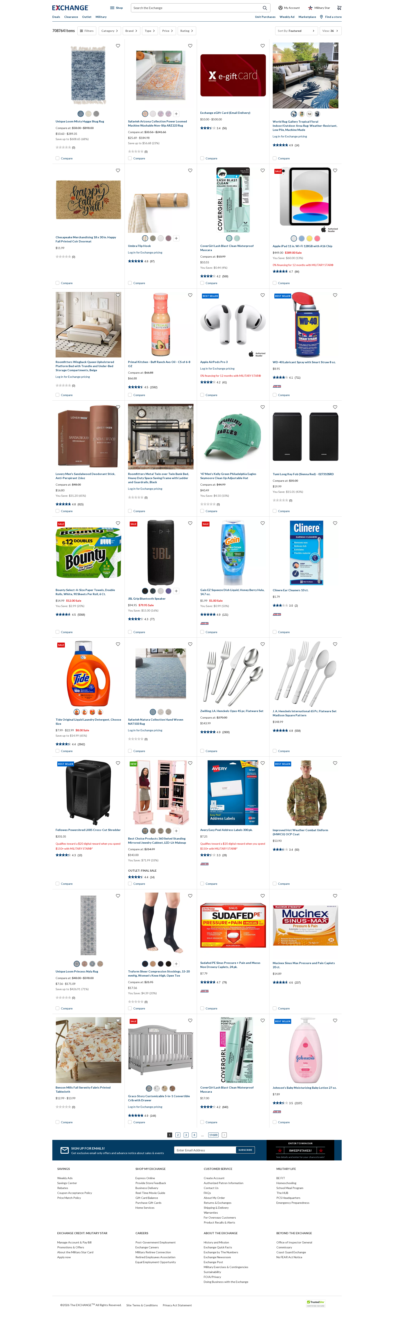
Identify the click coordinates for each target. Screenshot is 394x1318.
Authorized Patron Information (223, 1183)
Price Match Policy (69, 1197)
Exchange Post (213, 1262)
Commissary (284, 1247)
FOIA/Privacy (212, 1277)
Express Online (145, 1178)
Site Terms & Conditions (142, 1305)
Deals (56, 16)
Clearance (71, 16)
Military (101, 16)
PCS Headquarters (288, 1197)
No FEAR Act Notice (289, 1257)
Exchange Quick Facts (218, 1247)
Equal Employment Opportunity (155, 1262)
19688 (213, 1135)
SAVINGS (63, 1169)
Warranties (211, 1212)
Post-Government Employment (155, 1242)
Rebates (62, 1188)
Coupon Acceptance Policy (74, 1193)
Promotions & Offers (70, 1247)
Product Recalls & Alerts (219, 1222)
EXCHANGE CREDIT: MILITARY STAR (82, 1233)
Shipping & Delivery (216, 1207)
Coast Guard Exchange (291, 1252)
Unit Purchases (265, 16)
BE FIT (280, 1178)
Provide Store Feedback (150, 1183)
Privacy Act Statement (177, 1305)
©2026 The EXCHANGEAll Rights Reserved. (90, 1305)
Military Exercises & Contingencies (226, 1267)
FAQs (207, 1193)
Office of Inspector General (294, 1242)
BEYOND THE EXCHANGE (294, 1233)
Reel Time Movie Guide (150, 1193)
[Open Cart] (339, 8)
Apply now (64, 1257)
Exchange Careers (147, 1247)
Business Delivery (146, 1188)
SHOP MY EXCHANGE (150, 1169)
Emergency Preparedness (292, 1202)
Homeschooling (286, 1183)
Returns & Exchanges (217, 1202)
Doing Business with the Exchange (226, 1281)
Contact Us (211, 1188)
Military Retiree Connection (153, 1252)
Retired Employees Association (155, 1257)
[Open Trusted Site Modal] (315, 1303)
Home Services (145, 1207)
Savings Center (67, 1183)
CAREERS (141, 1233)
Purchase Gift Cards (148, 1202)
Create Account (214, 1178)
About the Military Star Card (75, 1252)
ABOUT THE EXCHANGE (221, 1233)
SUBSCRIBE (245, 1149)
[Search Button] (265, 8)
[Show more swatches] (176, 114)
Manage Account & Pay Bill (74, 1242)
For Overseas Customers (220, 1217)
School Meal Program (289, 1188)
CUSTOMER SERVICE (218, 1169)
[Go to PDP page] (88, 75)
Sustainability (212, 1272)
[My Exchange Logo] (78, 7)
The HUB (282, 1193)
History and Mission (216, 1242)
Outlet (87, 16)
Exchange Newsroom (217, 1257)
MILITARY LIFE (286, 1169)
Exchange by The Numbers (221, 1252)
